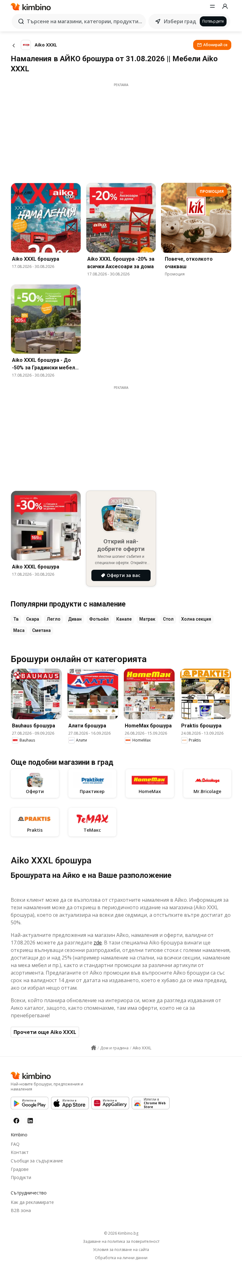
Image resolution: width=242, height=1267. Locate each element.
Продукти (21, 1177)
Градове (20, 1169)
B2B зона (21, 1210)
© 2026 (121, 1233)
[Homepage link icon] (93, 1047)
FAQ (15, 1144)
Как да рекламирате (32, 1202)
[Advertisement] (121, 131)
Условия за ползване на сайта (121, 1249)
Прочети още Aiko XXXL (45, 1032)
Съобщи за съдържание (37, 1161)
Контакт (20, 1152)
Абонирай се (215, 44)
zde (98, 942)
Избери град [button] (180, 21)
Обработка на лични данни (121, 1257)
